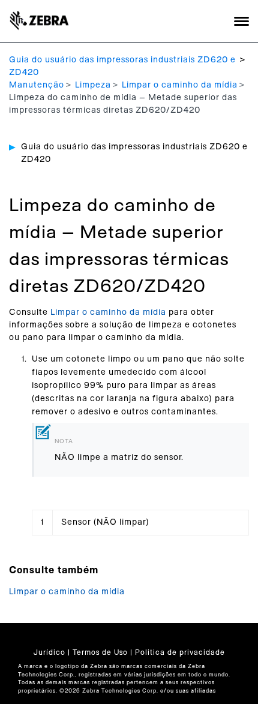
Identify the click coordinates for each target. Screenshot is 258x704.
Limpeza (93, 85)
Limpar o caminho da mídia (180, 85)
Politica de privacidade (180, 652)
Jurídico (49, 652)
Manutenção (36, 85)
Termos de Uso (100, 652)
